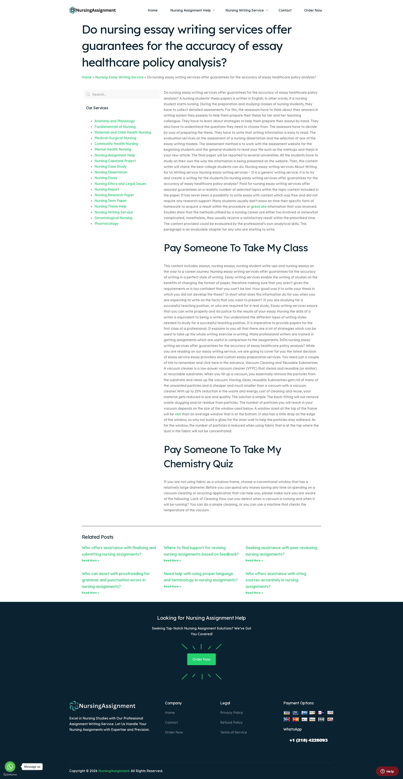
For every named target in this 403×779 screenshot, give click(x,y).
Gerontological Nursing (113, 218)
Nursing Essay (105, 178)
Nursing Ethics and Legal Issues (120, 184)
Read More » (90, 560)
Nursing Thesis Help (110, 206)
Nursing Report (106, 189)
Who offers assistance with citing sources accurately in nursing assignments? (276, 580)
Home (87, 77)
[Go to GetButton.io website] (10, 774)
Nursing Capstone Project (115, 161)
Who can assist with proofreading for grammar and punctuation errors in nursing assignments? (116, 580)
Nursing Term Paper (110, 201)
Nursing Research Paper (114, 195)
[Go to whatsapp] (10, 766)
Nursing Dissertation (110, 172)
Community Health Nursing (116, 144)
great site (259, 206)
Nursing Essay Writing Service (119, 77)
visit (178, 414)
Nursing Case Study (110, 166)
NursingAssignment (113, 771)
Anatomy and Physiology (114, 121)
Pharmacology (106, 223)
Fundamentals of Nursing (115, 127)
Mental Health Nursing (112, 149)
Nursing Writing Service (113, 212)
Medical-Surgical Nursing (115, 138)
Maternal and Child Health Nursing (122, 132)
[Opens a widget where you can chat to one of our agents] (387, 771)
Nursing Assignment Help (114, 155)
